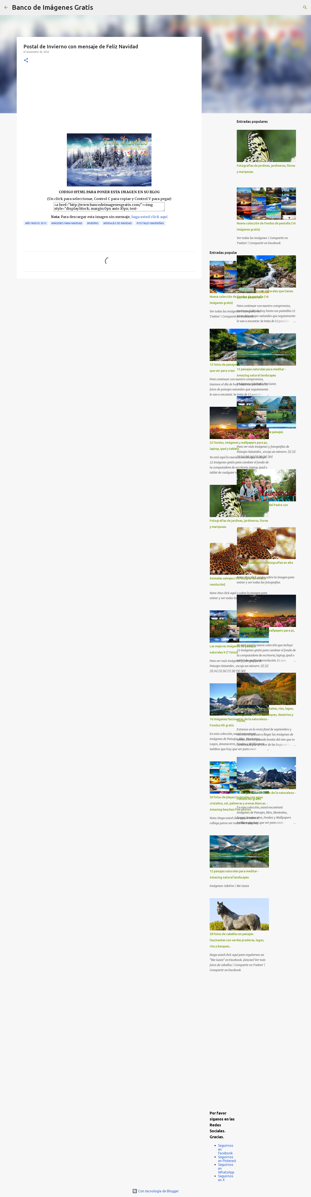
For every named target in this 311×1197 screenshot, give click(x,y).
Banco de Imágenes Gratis (52, 7)
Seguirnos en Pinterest (227, 1159)
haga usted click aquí (149, 217)
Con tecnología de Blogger (158, 1191)
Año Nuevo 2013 (36, 223)
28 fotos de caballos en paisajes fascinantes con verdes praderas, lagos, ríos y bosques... (237, 940)
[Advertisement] (109, 101)
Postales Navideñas (150, 223)
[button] (26, 60)
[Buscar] (99, 7)
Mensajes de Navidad (117, 223)
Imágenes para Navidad (66, 223)
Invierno (93, 223)
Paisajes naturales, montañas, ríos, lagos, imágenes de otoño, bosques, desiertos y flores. (265, 715)
